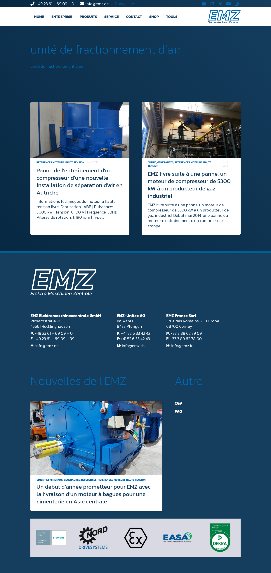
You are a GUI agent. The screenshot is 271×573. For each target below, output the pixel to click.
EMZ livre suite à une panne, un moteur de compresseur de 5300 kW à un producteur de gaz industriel (189, 184)
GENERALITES (165, 162)
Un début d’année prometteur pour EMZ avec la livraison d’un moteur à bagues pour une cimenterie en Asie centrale (94, 494)
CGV (178, 403)
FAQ (178, 411)
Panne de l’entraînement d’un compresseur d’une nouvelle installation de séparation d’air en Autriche (80, 181)
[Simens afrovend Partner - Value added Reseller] (51, 537)
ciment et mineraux (50, 480)
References (89, 480)
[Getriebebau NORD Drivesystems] (93, 538)
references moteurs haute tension (60, 162)
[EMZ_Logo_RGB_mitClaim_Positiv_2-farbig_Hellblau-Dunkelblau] (224, 16)
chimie (152, 162)
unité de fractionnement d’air (105, 49)
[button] (75, 16)
